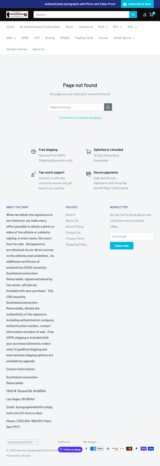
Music (69, 26)
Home (10, 26)
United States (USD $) (20, 442)
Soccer (103, 38)
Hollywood (86, 26)
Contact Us (73, 232)
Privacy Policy (75, 238)
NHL (131, 26)
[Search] (133, 14)
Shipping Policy (76, 244)
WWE (25, 38)
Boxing (50, 38)
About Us (38, 49)
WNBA (64, 38)
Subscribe (122, 246)
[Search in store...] (108, 107)
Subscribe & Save (139, 4)
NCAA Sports (122, 38)
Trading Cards (84, 38)
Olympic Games (16, 49)
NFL (116, 26)
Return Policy (75, 226)
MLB (101, 26)
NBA (9, 38)
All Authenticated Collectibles (40, 26)
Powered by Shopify (18, 455)
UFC (37, 38)
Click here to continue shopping (80, 117)
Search (70, 214)
